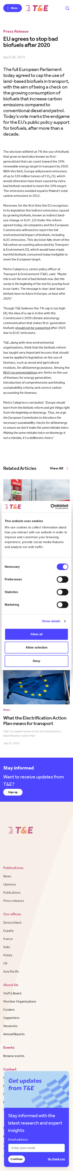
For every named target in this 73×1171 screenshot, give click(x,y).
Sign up (13, 792)
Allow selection (37, 647)
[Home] (37, 8)
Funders (9, 1010)
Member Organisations (19, 1001)
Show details (51, 621)
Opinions (9, 884)
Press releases (13, 901)
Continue (17, 1159)
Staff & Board (12, 993)
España (8, 931)
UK (5, 963)
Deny (36, 661)
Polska (7, 955)
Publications (12, 892)
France (8, 939)
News (7, 876)
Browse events (14, 1056)
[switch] (62, 579)
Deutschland (12, 922)
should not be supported (32, 328)
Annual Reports (14, 1034)
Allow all (36, 634)
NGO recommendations (20, 372)
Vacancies (10, 1026)
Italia (6, 947)
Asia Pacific (11, 971)
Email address (18, 1139)
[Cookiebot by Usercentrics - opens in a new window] (51, 506)
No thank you (56, 1159)
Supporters (11, 1018)
